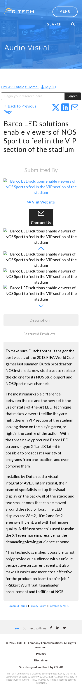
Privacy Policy (38, 605)
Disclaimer (41, 660)
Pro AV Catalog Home (20, 87)
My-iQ (50, 87)
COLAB (58, 667)
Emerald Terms (18, 605)
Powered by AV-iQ (59, 605)
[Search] (73, 24)
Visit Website (43, 202)
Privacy (41, 654)
